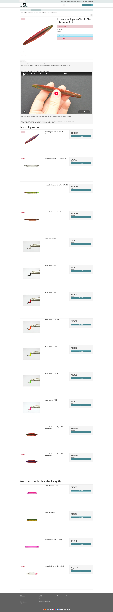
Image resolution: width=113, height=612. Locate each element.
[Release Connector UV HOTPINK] (32, 411)
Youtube (64, 595)
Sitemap (40, 602)
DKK (24, 1)
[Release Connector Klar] (32, 249)
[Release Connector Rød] (32, 303)
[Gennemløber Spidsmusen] (32, 437)
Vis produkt (81, 136)
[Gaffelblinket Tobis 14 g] (32, 523)
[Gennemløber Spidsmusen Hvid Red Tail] (32, 577)
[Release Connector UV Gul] (32, 357)
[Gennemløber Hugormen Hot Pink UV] (32, 550)
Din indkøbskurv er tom (86, 4)
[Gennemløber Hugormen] (32, 142)
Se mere (21, 603)
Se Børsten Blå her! (70, 117)
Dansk (22, 1)
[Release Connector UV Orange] (32, 330)
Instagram (69, 595)
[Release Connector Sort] (32, 276)
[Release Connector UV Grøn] (32, 384)
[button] (90, 15)
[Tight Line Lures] (28, 5)
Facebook (60, 595)
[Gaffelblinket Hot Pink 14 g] (32, 496)
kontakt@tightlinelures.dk (46, 601)
